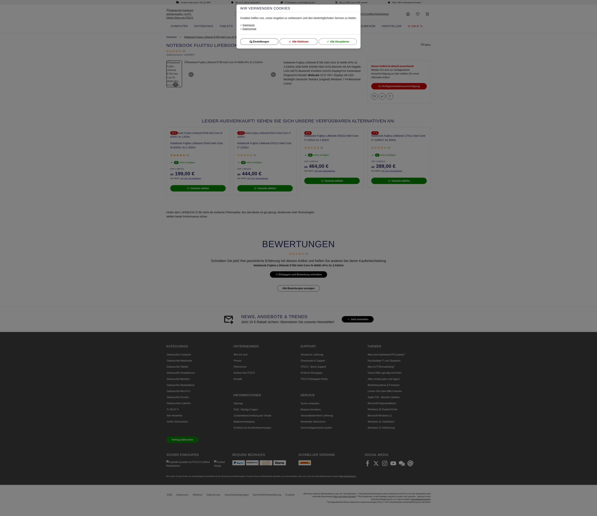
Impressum (249, 25)
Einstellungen (261, 41)
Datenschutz (249, 29)
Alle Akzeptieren (339, 41)
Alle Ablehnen (300, 41)
